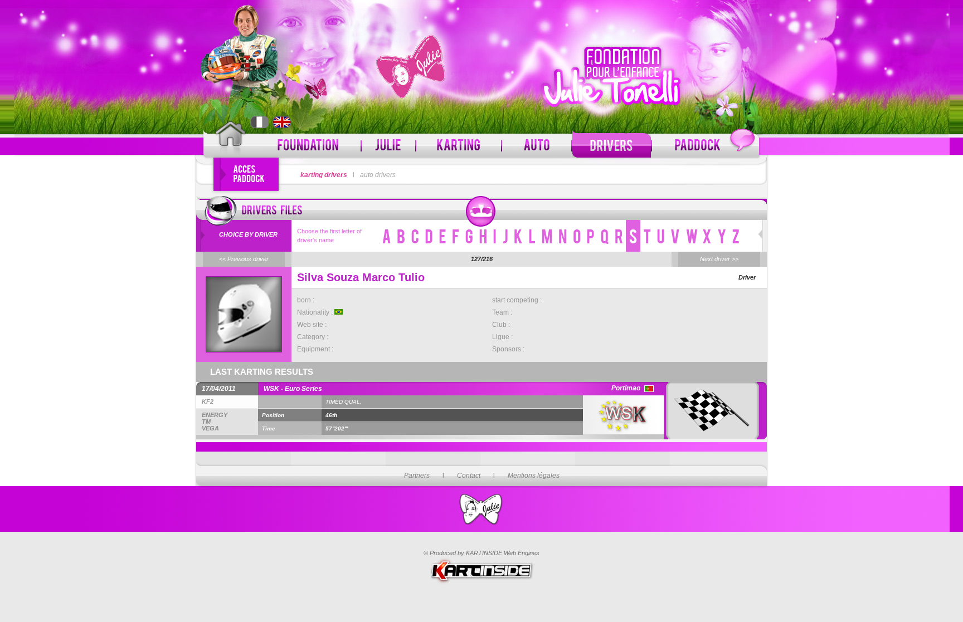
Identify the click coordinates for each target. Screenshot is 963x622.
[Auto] (536, 145)
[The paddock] (705, 145)
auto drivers (378, 175)
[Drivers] (611, 145)
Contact (468, 475)
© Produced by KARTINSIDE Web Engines (481, 553)
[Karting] (458, 145)
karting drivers (323, 175)
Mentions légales (534, 475)
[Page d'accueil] (230, 140)
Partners (417, 475)
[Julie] (388, 145)
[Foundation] (309, 145)
